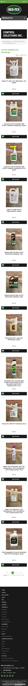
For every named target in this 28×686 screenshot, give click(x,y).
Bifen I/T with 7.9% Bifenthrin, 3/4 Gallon (14, 82)
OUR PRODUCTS (7, 41)
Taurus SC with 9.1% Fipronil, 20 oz (14, 424)
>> (18, 572)
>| (21, 572)
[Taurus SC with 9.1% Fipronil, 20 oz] (14, 410)
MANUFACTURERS (19, 41)
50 (20, 575)
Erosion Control (5, 651)
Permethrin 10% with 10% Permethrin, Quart (14, 339)
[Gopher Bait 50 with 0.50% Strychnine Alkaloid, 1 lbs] (14, 239)
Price (25, 55)
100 (23, 575)
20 (16, 575)
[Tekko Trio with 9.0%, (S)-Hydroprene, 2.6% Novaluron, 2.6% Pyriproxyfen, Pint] (14, 496)
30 (18, 575)
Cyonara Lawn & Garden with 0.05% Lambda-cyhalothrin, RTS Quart (14, 168)
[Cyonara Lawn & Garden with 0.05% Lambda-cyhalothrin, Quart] (14, 110)
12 (13, 575)
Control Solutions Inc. (10, 43)
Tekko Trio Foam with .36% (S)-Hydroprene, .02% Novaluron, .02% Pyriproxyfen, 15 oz (14, 468)
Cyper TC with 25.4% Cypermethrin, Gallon (14, 210)
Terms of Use (13, 682)
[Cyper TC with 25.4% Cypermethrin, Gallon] (14, 196)
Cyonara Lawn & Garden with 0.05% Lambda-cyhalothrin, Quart (14, 124)
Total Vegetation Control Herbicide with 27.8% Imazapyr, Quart (14, 553)
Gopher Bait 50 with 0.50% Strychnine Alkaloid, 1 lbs (14, 253)
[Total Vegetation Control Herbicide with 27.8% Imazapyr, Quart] (14, 539)
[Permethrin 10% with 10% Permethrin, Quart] (14, 325)
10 (11, 575)
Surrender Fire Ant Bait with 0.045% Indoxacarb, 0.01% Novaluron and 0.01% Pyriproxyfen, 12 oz (14, 383)
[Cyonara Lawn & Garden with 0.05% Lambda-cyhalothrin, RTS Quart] (14, 153)
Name (20, 55)
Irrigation (4, 653)
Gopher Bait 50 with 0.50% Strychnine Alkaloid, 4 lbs (14, 296)
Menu (23, 1)
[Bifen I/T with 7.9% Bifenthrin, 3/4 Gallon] (14, 68)
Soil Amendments (6, 648)
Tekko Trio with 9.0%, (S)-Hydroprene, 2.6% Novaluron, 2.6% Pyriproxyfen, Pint (14, 511)
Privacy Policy (20, 682)
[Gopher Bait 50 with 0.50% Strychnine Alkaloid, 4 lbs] (14, 282)
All (8, 575)
